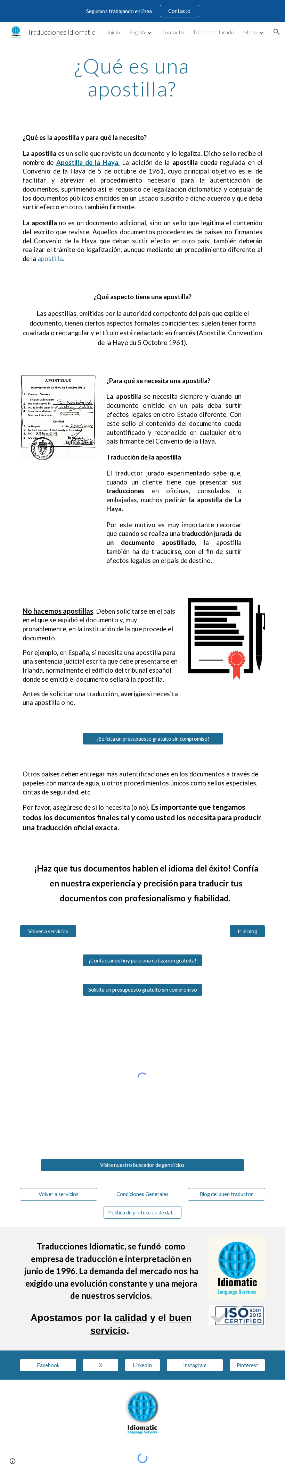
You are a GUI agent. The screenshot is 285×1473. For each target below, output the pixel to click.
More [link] (250, 32)
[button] (276, 32)
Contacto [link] (172, 32)
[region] (142, 11)
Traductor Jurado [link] (213, 32)
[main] (132, 77)
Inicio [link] (113, 32)
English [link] (137, 32)
